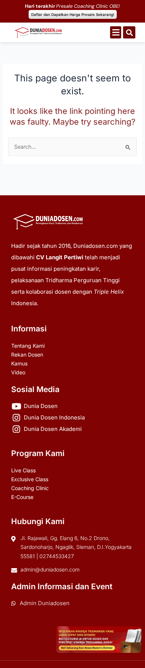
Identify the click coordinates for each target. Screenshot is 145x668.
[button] (115, 32)
